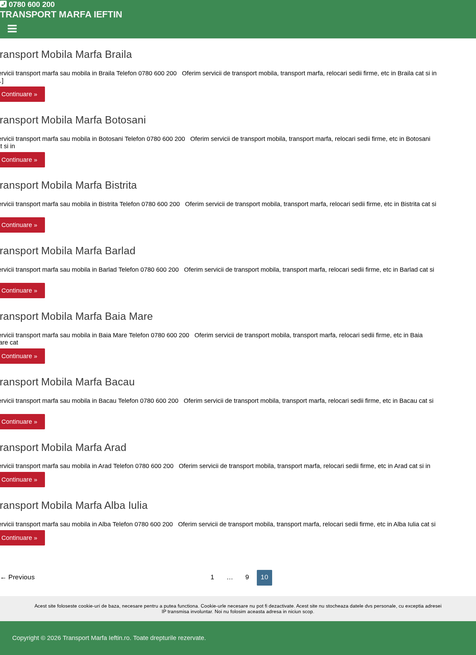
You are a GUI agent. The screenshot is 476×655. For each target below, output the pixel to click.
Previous (17, 577)
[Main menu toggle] (12, 29)
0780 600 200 (31, 4)
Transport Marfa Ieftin (61, 14)
